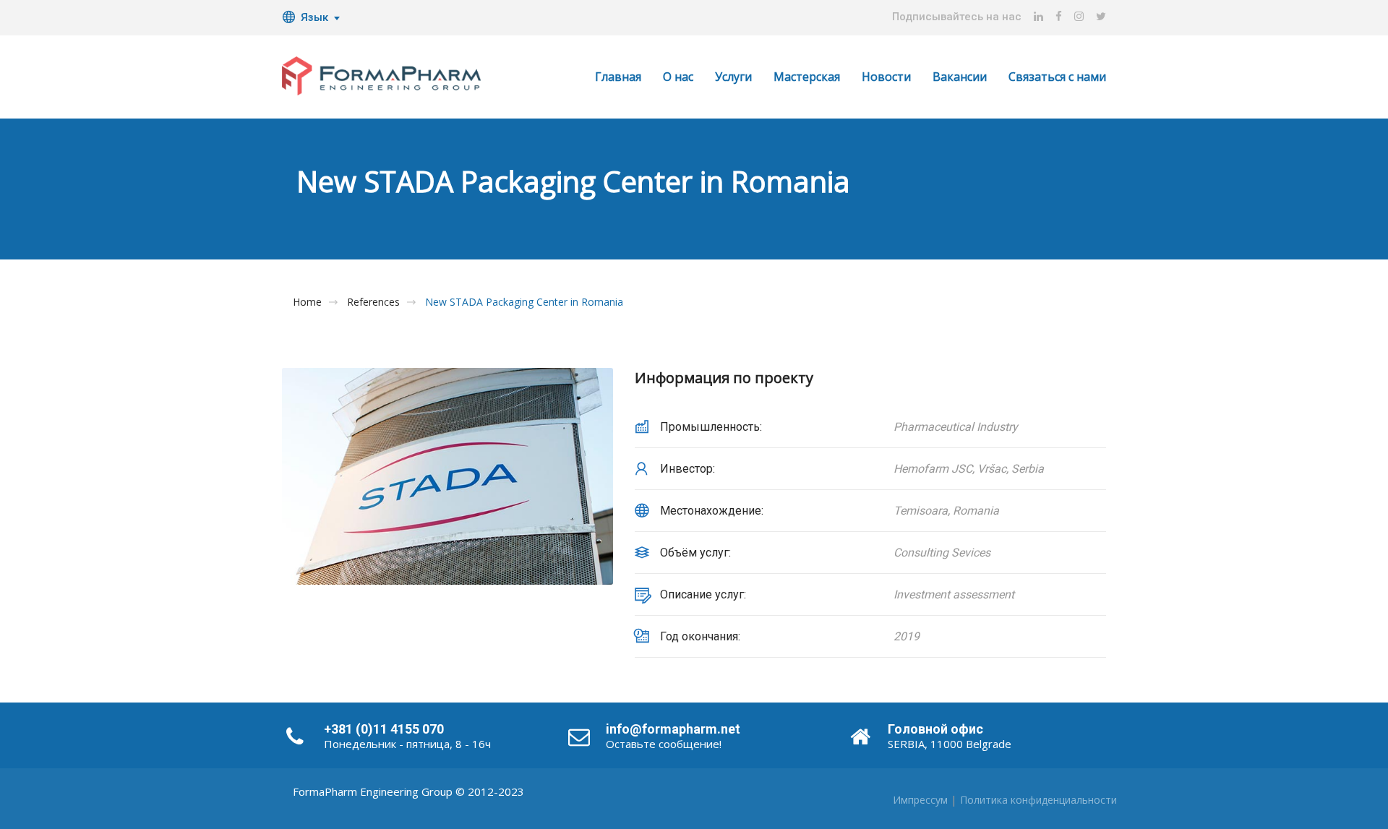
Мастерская (807, 77)
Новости (886, 77)
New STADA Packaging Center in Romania (524, 302)
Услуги (733, 77)
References (373, 302)
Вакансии (960, 77)
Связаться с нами (1057, 77)
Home (307, 302)
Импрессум (920, 800)
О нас (678, 77)
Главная (618, 77)
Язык (314, 17)
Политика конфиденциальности (1038, 800)
